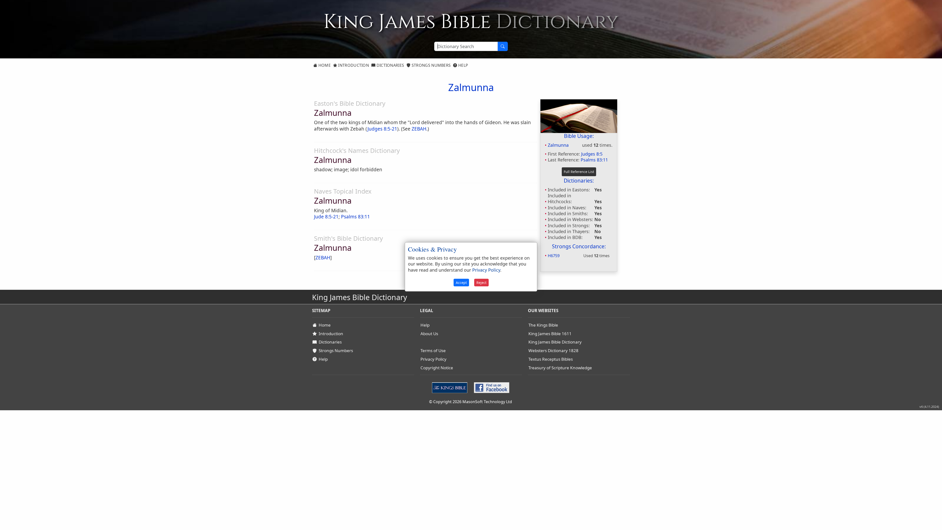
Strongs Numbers (431, 65)
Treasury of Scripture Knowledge (560, 368)
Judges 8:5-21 (382, 129)
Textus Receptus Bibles (550, 359)
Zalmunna (558, 145)
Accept (461, 282)
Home (324, 65)
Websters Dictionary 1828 (553, 350)
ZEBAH (419, 129)
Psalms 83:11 (594, 160)
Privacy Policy (433, 359)
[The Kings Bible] (451, 387)
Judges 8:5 (591, 154)
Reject (481, 282)
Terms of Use (433, 350)
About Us (429, 333)
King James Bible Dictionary (555, 342)
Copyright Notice (436, 368)
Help (462, 65)
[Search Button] (502, 46)
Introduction (353, 65)
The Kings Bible (543, 325)
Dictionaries (389, 65)
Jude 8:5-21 (326, 216)
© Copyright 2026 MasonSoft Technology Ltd (470, 401)
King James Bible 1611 (550, 333)
